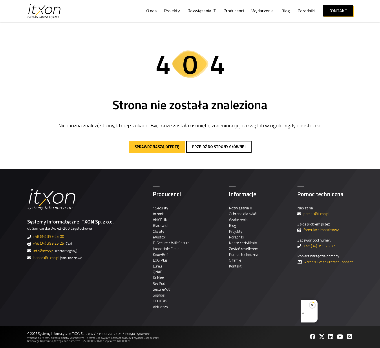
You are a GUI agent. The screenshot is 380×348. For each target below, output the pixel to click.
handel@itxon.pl (46, 258)
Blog (232, 225)
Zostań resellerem (243, 249)
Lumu (157, 266)
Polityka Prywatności (137, 334)
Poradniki (236, 237)
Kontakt (235, 266)
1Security (160, 208)
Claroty (158, 231)
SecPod (159, 283)
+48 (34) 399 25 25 (48, 243)
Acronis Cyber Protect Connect (328, 262)
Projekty (235, 231)
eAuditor (159, 237)
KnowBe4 (160, 254)
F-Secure (160, 243)
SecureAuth (162, 289)
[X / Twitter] (322, 337)
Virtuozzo (160, 307)
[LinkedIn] (331, 337)
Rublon (158, 278)
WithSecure (180, 243)
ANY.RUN (160, 220)
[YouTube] (340, 337)
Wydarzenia (238, 220)
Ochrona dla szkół (243, 214)
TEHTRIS (160, 301)
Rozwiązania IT (241, 208)
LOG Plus (160, 260)
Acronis (158, 214)
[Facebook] (313, 337)
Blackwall (160, 225)
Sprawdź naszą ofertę (157, 147)
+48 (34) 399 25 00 (48, 236)
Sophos (159, 295)
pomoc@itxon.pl (316, 214)
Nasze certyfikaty (243, 243)
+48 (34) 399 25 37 (319, 246)
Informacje (242, 194)
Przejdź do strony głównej (219, 147)
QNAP (158, 272)
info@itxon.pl (43, 251)
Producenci (167, 194)
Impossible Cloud (166, 249)
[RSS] (350, 337)
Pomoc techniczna (243, 254)
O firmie (235, 260)
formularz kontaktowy (321, 230)
